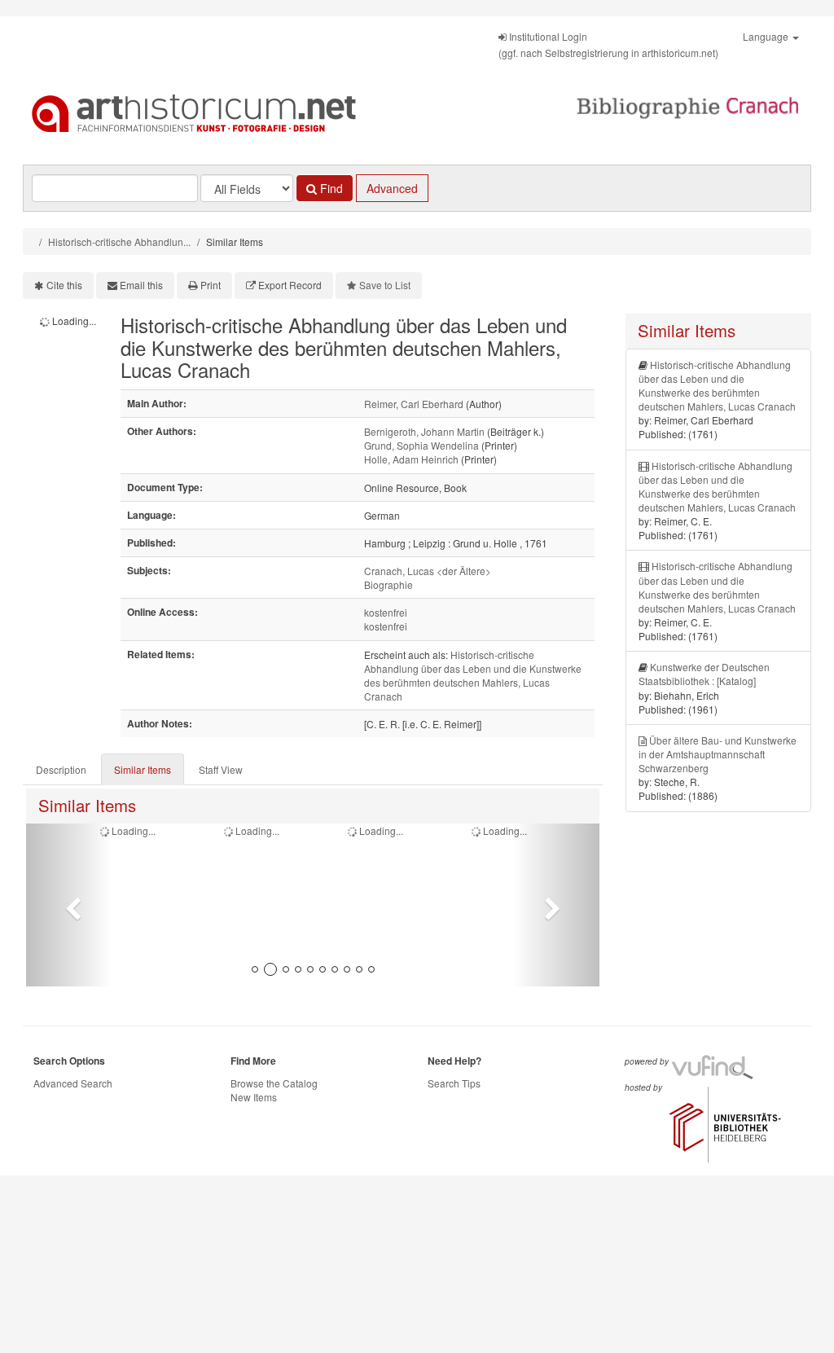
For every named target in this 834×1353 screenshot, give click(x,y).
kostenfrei (385, 612)
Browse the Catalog (274, 1083)
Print (210, 285)
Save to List (384, 285)
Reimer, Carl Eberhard (413, 404)
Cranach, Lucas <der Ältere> (427, 571)
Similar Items (142, 769)
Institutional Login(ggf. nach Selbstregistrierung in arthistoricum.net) (608, 44)
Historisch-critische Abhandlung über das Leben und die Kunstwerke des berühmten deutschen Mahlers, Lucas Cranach (473, 675)
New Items (253, 1097)
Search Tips (454, 1083)
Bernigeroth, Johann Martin (424, 431)
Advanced (392, 188)
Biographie (388, 584)
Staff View (221, 769)
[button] (69, 905)
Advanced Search (72, 1083)
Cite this (64, 285)
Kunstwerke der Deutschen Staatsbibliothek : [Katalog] (704, 673)
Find (330, 188)
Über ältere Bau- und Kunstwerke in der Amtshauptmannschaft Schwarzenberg (718, 754)
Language (767, 36)
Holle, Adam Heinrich (411, 459)
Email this (141, 285)
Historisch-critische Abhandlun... (119, 241)
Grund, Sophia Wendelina (421, 445)
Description (61, 769)
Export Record (290, 285)
